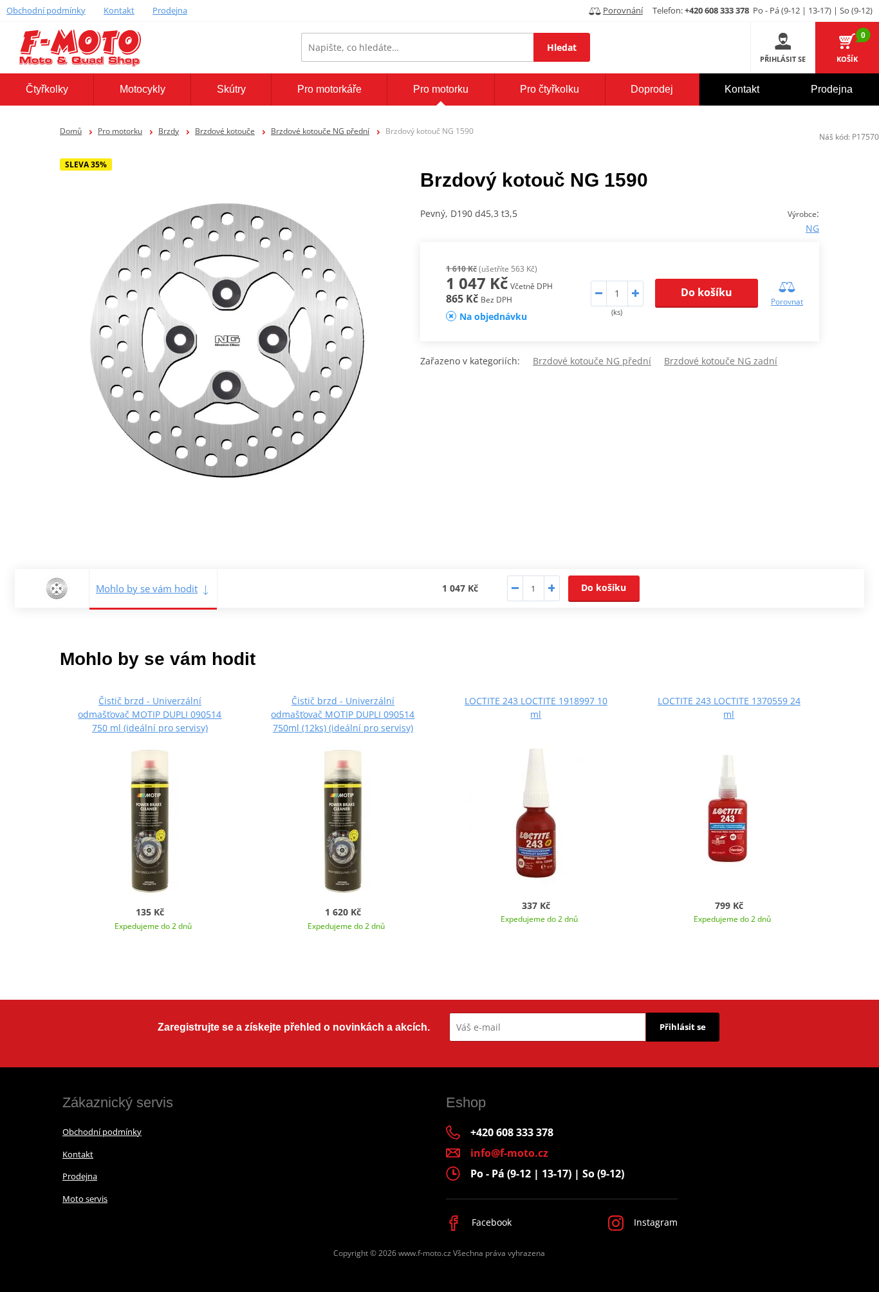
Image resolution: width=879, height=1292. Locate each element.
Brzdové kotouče (225, 131)
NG (812, 228)
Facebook (490, 1222)
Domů (71, 131)
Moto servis (84, 1198)
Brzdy (168, 131)
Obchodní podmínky (46, 10)
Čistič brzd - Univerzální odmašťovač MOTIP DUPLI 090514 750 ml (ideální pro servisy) (149, 714)
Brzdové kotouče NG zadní (720, 361)
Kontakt (119, 10)
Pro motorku (120, 131)
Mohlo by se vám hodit (147, 588)
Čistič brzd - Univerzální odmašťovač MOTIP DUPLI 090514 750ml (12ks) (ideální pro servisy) (342, 714)
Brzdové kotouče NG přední (320, 131)
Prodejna (170, 10)
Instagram (654, 1222)
